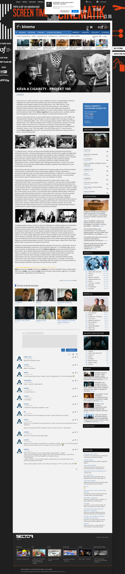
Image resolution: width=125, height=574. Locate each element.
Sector (18, 2)
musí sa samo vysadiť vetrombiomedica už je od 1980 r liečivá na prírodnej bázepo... (95, 494)
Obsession (91, 329)
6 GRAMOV (18, 302)
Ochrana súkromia (25, 569)
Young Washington (93, 326)
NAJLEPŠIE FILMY (42, 36)
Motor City (91, 328)
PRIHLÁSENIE (103, 2)
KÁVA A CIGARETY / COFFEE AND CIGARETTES (95, 107)
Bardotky (91, 285)
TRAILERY (40, 32)
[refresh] (73, 354)
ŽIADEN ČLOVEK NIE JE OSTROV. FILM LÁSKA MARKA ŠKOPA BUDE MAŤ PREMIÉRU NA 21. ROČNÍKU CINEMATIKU (95, 246)
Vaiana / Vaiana (92, 362)
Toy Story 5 (91, 318)
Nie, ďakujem (64, 11)
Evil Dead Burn (92, 322)
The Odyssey (92, 313)
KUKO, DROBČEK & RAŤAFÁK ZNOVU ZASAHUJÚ (66, 321)
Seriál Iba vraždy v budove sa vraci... (87, 48)
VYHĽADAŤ (95, 36)
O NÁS (104, 36)
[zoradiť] (77, 354)
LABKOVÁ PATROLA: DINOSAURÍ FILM (95, 471)
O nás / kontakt (48, 569)
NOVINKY (22, 32)
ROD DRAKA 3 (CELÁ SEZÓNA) (93, 187)
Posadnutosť (92, 287)
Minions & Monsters (94, 320)
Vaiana (90, 281)
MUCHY (38, 302)
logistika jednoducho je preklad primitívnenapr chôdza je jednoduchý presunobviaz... (96, 483)
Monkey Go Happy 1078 (23, 559)
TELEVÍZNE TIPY (52, 36)
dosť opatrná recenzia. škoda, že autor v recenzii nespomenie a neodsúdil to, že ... (94, 467)
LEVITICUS (87, 150)
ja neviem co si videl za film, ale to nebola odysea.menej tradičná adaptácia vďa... (94, 520)
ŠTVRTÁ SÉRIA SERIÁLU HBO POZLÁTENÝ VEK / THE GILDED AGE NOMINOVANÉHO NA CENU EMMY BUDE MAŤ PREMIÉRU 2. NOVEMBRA (96, 231)
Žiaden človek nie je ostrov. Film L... (74, 48)
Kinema (24, 2)
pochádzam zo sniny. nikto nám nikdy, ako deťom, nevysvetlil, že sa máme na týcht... (95, 505)
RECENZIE (31, 32)
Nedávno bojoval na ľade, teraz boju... (48, 48)
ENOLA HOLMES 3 (89, 191)
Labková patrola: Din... (94, 279)
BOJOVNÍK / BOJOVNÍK (64, 302)
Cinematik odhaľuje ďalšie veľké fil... (35, 48)
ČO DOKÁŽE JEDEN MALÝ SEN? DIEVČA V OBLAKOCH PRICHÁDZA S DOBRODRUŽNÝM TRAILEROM (96, 238)
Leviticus (91, 355)
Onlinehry (41, 2)
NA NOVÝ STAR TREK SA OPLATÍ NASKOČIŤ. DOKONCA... (93, 510)
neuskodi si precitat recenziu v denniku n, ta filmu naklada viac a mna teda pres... (95, 500)
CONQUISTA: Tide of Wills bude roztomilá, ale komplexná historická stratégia (39, 561)
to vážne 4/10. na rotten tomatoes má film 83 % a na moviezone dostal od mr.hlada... (96, 456)
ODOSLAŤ (71, 350)
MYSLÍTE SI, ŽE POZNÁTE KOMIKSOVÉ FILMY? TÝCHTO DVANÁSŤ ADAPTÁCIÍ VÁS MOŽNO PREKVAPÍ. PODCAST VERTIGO (95, 407)
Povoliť (75, 11)
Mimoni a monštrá (93, 277)
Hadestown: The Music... (95, 316)
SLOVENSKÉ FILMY (64, 36)
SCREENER (105, 32)
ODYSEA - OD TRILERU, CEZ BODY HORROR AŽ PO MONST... (94, 517)
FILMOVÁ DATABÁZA (54, 32)
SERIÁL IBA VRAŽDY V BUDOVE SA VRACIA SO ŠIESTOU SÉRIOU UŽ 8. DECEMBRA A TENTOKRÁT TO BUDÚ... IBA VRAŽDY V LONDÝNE (95, 223)
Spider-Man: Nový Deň (95, 353)
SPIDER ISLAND (88, 460)
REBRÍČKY (75, 32)
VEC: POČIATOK (88, 475)
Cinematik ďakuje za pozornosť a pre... (61, 48)
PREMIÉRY (85, 32)
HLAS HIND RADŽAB (90, 465)
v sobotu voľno (87, 472)
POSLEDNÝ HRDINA (90, 481)
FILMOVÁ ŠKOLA (25, 36)
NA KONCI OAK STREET (22, 320)
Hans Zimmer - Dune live (85, 559)
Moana (90, 314)
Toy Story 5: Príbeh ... (94, 283)
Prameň (90, 364)
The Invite (91, 324)
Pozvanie (91, 288)
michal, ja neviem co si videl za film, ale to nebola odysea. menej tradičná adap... (94, 526)
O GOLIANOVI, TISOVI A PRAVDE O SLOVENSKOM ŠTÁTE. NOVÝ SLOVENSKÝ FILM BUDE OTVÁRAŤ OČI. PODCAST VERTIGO (96, 397)
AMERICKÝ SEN (41, 320)
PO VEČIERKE (88, 159)
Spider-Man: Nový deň (94, 272)
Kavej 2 (90, 275)
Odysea (90, 273)
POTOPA (86, 503)
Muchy (90, 357)
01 (69, 354)
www (92, 118)
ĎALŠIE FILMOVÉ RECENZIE (27, 286)
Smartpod (32, 2)
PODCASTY (95, 32)
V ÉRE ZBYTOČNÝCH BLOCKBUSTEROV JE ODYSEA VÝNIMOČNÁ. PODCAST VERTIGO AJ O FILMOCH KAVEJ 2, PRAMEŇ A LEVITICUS (96, 418)
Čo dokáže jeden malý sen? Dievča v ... (102, 48)
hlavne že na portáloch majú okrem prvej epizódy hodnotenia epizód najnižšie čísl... (94, 513)
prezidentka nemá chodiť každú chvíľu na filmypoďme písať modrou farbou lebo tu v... (95, 477)
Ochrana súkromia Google (37, 569)
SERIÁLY (34, 36)
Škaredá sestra (92, 360)
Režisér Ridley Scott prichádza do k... (22, 48)
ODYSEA (86, 523)
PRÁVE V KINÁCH (75, 36)
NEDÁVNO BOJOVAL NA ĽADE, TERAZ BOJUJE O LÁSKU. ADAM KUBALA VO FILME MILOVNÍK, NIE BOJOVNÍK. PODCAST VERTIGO (96, 376)
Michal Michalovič (67, 280)
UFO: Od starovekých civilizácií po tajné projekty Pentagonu (100, 560)
